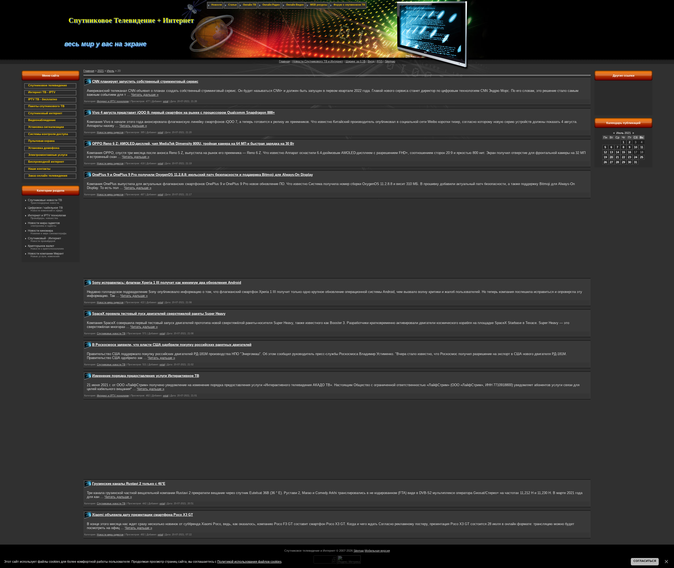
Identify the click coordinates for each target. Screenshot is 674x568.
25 (641, 157)
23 (629, 157)
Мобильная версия (377, 550)
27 (611, 162)
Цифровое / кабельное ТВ (45, 207)
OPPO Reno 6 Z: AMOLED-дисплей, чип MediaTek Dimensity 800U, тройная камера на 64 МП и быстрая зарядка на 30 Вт (193, 144)
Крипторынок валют (41, 245)
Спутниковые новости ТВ (45, 200)
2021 (100, 70)
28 (617, 162)
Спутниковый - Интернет (44, 238)
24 (635, 157)
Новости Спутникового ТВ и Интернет (317, 61)
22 (623, 157)
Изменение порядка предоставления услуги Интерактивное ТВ (145, 376)
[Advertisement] (337, 238)
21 (617, 157)
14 (617, 152)
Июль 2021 (623, 132)
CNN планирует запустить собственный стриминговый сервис (145, 81)
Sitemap (390, 61)
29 (623, 162)
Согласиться (644, 560)
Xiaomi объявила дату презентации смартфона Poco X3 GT (142, 515)
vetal (165, 101)
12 (605, 152)
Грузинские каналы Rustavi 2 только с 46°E (128, 484)
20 (611, 157)
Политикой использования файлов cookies (249, 561)
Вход (371, 61)
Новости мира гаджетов (44, 223)
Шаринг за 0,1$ (355, 61)
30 (629, 162)
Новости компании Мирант (46, 253)
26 (605, 162)
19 (605, 157)
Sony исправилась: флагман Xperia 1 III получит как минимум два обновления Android (166, 283)
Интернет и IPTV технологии (47, 215)
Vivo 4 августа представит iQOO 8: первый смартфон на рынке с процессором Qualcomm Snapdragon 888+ (183, 112)
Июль (110, 70)
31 (635, 162)
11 (641, 147)
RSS (380, 61)
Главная (284, 61)
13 (611, 152)
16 (629, 152)
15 (623, 152)
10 (635, 147)
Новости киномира (40, 230)
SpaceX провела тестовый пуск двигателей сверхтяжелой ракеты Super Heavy (158, 314)
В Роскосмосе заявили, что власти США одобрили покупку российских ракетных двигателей (171, 345)
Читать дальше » (144, 95)
